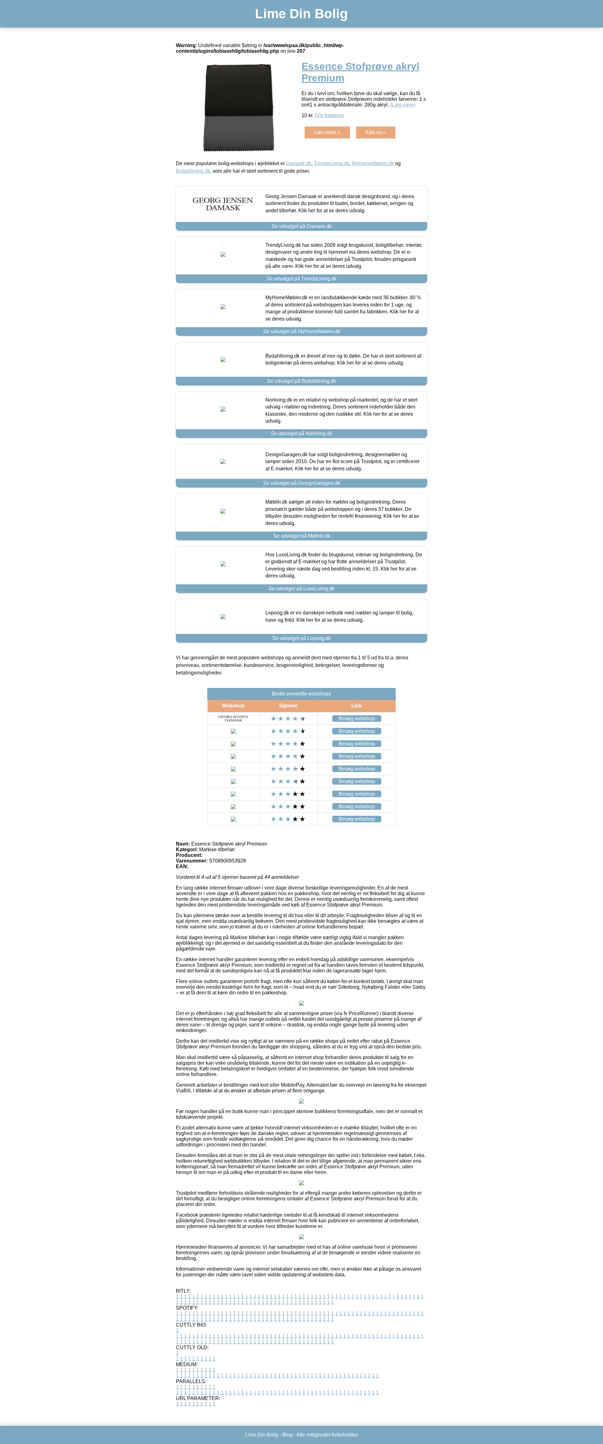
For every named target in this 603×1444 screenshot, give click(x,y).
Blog (287, 1434)
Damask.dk (298, 163)
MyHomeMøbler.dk (373, 163)
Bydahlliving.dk (193, 171)
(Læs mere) (403, 104)
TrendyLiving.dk (331, 163)
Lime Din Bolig (301, 13)
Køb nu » (376, 132)
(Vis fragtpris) (329, 115)
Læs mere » (327, 132)
